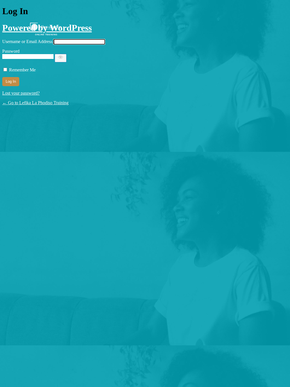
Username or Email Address (27, 41)
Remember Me (22, 69)
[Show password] (61, 58)
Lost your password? (21, 93)
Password (11, 51)
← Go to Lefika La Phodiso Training (35, 102)
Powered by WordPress (47, 28)
